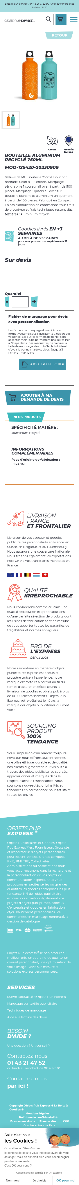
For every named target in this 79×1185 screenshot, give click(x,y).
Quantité (13, 294)
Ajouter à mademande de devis (42, 398)
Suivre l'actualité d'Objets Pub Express (36, 997)
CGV (66, 1121)
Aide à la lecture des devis (27, 1017)
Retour (60, 35)
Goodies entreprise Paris (39, 1125)
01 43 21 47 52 (26, 1063)
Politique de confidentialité (38, 1117)
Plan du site (48, 1121)
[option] (11, 120)
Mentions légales (38, 1113)
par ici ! (17, 1086)
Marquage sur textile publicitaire (32, 1003)
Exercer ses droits (22, 1121)
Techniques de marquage (26, 1010)
